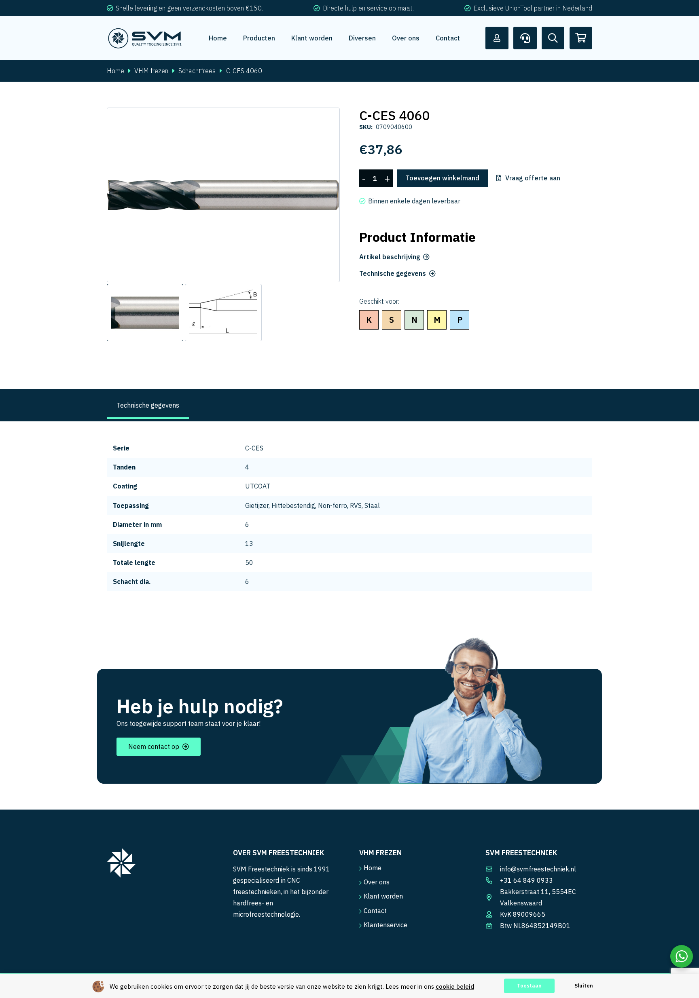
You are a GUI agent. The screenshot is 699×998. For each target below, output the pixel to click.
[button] (327, 120)
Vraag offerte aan (532, 178)
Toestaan (529, 985)
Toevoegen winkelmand (442, 178)
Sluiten (583, 985)
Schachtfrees (197, 71)
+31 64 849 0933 (526, 880)
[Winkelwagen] (581, 38)
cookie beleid (455, 986)
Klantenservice (385, 925)
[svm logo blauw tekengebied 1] (145, 38)
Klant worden (383, 896)
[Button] (497, 38)
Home (115, 71)
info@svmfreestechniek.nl (538, 869)
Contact (375, 911)
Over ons (377, 882)
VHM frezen (151, 71)
